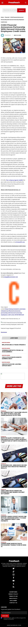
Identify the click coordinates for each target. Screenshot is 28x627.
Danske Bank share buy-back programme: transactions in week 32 (13, 545)
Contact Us (13, 602)
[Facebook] (14, 577)
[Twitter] (14, 568)
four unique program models (14, 180)
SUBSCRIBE (5, 615)
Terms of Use (13, 596)
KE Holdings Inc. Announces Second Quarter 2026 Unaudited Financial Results (14, 466)
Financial (7, 17)
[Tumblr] (14, 583)
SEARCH (21, 10)
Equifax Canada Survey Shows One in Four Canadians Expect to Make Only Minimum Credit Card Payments (14, 519)
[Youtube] (14, 580)
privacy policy (11, 619)
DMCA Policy (13, 598)
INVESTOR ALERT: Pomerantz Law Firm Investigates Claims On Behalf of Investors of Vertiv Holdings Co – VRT (14, 440)
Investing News (6, 342)
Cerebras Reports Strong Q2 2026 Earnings (12, 351)
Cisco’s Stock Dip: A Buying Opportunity (11, 364)
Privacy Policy (13, 594)
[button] (2, 2)
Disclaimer (4, 332)
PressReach (8, 35)
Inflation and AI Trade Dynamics (14, 344)
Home (2, 17)
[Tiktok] (14, 571)
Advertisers (13, 592)
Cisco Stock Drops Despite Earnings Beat (12, 358)
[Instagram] (14, 574)
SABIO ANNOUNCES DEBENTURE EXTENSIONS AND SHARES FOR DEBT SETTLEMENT (13, 492)
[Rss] (14, 586)
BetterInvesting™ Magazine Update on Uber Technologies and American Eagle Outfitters (14, 414)
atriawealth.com (20, 242)
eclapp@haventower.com (11, 277)
